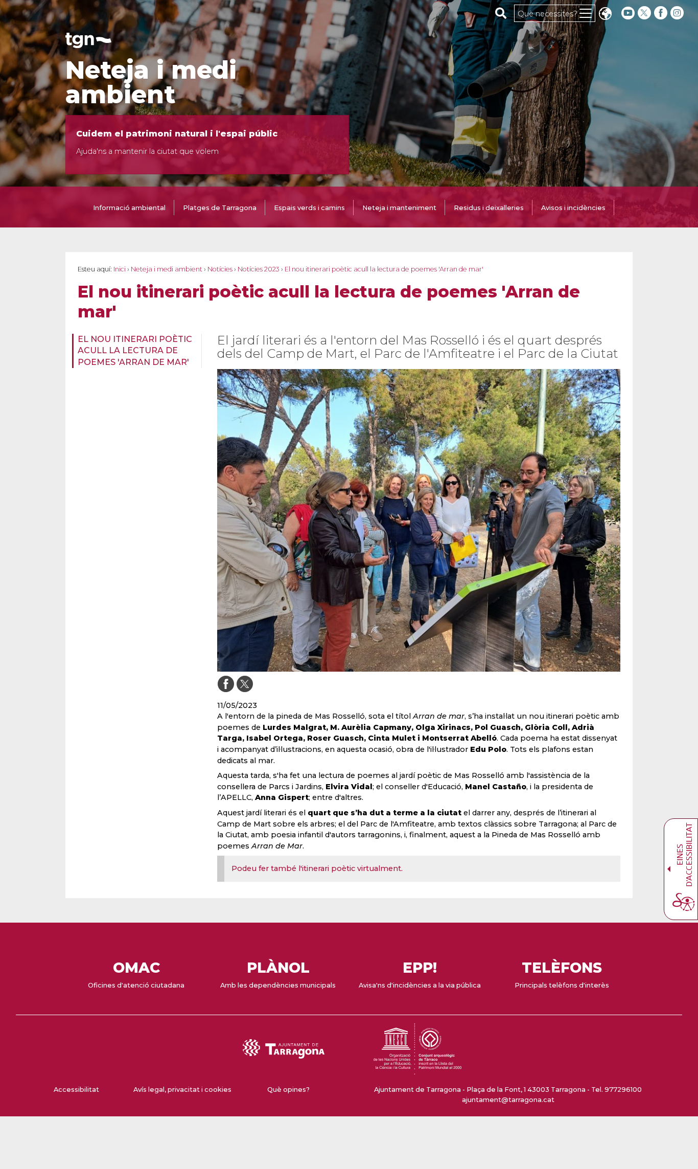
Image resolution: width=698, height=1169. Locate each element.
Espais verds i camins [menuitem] (309, 208)
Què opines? (288, 1089)
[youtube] (628, 13)
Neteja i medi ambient (151, 82)
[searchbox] (501, 12)
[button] (605, 14)
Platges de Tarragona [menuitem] (220, 208)
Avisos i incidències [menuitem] (573, 208)
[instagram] (678, 13)
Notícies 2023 (259, 269)
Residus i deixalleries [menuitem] (489, 208)
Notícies (219, 269)
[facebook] (662, 13)
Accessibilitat (76, 1089)
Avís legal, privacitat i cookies (182, 1089)
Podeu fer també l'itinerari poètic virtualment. (317, 868)
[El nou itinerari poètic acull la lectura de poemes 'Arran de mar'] (418, 520)
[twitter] (645, 13)
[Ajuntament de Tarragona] (88, 43)
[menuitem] (133, 351)
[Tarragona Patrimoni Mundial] (417, 1069)
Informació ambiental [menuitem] (129, 208)
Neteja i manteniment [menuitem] (399, 208)
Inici (119, 269)
